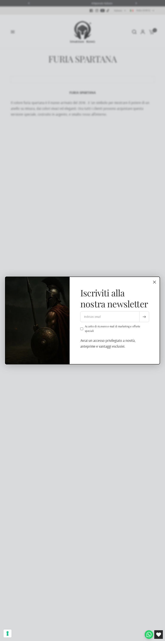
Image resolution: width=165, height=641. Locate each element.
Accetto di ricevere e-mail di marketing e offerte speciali (112, 329)
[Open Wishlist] (158, 634)
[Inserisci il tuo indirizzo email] (144, 317)
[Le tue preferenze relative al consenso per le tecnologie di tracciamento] (7, 633)
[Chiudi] (154, 282)
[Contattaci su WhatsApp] (149, 634)
